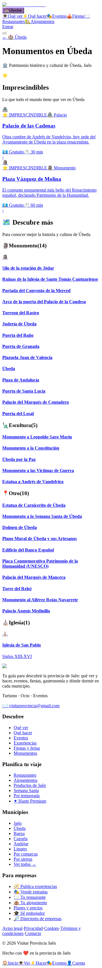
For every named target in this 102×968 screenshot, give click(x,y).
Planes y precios (28, 907)
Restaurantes (25, 775)
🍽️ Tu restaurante (30, 897)
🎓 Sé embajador (29, 913)
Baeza (19, 833)
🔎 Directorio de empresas (37, 918)
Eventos (21, 737)
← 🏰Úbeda (14, 37)
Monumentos (25, 753)
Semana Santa (26, 790)
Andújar (21, 843)
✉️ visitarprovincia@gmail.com (31, 705)
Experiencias (25, 743)
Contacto (33, 933)
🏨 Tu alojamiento (30, 902)
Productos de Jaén (30, 785)
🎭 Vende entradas (31, 891)
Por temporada (27, 795)
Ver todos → (25, 864)
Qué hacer (23, 732)
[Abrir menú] (4, 33)
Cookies (51, 928)
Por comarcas (26, 854)
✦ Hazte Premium (30, 801)
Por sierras (23, 859)
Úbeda (20, 828)
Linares (20, 848)
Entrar (7, 26)
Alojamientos (25, 780)
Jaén (18, 823)
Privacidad (33, 928)
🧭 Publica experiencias (35, 886)
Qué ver (21, 727)
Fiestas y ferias (27, 748)
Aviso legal (12, 928)
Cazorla (20, 838)
